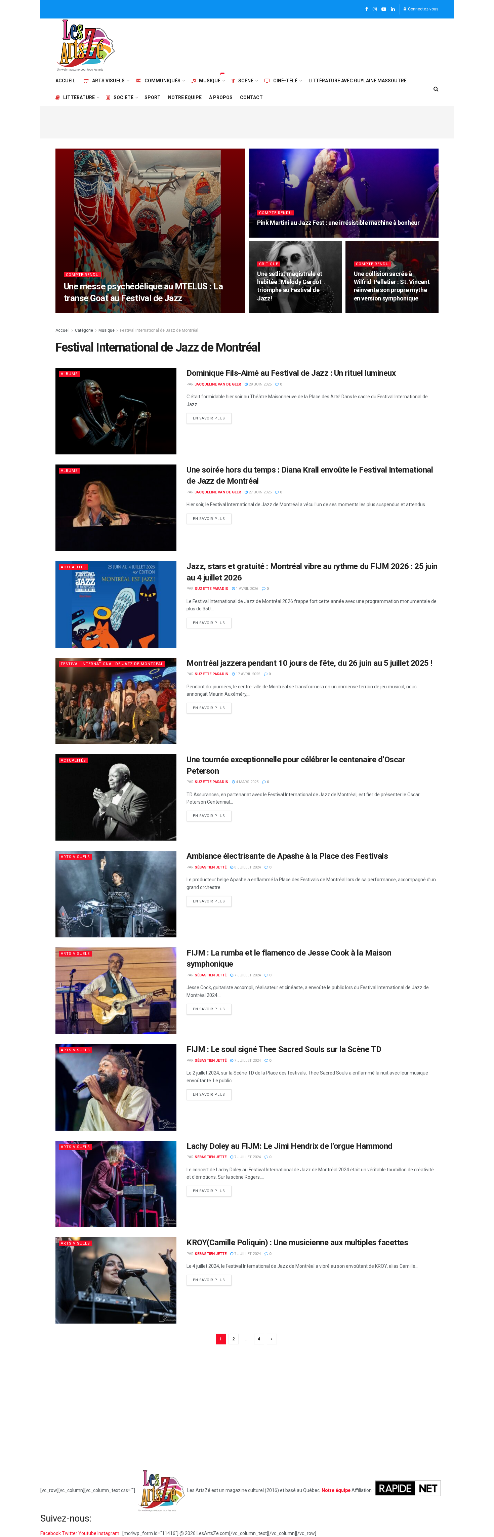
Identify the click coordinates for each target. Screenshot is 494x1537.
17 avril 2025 (247, 674)
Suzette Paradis (211, 589)
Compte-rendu (82, 275)
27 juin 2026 (260, 492)
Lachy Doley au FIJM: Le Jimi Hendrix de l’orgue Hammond (290, 1146)
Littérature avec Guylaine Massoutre (357, 80)
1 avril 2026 (246, 589)
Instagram (108, 1533)
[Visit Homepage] (85, 45)
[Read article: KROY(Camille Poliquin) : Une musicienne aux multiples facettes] (115, 1280)
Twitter (70, 1533)
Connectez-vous (423, 9)
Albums (69, 374)
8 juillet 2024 (247, 867)
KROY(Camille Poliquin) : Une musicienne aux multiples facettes (297, 1242)
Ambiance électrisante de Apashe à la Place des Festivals (287, 856)
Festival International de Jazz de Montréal (159, 330)
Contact (251, 97)
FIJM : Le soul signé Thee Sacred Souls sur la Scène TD (284, 1049)
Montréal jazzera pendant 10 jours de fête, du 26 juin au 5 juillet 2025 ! (310, 663)
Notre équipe (185, 97)
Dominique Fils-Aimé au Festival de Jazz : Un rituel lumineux (291, 373)
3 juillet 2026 (274, 311)
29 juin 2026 (369, 311)
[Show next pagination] (272, 1339)
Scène (245, 80)
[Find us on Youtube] (383, 9)
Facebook (51, 1533)
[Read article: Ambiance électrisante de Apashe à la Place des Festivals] (115, 894)
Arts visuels (108, 80)
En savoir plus (212, 416)
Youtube (87, 1533)
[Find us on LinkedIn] (393, 9)
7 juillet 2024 (247, 975)
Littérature (79, 97)
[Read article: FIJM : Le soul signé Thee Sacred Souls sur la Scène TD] (115, 1087)
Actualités (73, 567)
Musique (209, 80)
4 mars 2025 (246, 782)
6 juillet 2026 (139, 311)
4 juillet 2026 (274, 235)
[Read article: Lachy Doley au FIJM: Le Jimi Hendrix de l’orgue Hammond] (115, 1184)
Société (123, 97)
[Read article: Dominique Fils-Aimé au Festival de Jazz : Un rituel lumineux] (115, 411)
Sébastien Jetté (211, 867)
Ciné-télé (285, 80)
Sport (153, 97)
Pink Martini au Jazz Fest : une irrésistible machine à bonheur (338, 222)
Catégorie (84, 330)
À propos (221, 97)
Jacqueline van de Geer (95, 311)
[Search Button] (436, 89)
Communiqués (162, 80)
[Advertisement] (316, 44)
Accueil (65, 80)
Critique (268, 264)
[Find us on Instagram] (375, 9)
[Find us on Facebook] (366, 9)
